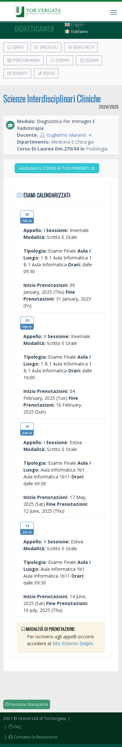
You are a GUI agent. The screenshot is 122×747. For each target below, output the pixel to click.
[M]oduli (48, 47)
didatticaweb (34, 28)
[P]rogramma (26, 60)
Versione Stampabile (28, 704)
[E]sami (91, 60)
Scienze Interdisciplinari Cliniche (52, 98)
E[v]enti (20, 73)
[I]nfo (18, 47)
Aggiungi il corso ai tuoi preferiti (54, 168)
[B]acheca (83, 47)
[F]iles (48, 73)
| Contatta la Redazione (30, 737)
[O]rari (62, 60)
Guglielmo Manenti (66, 135)
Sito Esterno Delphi (72, 643)
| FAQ (12, 727)
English (77, 24)
